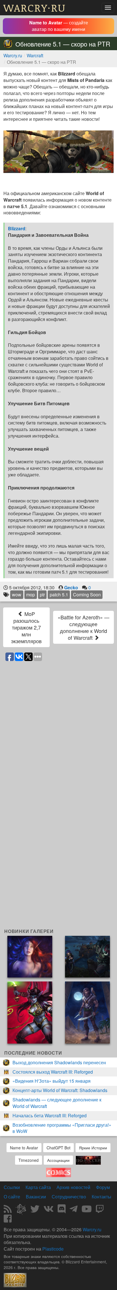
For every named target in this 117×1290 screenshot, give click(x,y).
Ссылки (12, 1187)
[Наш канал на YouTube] (87, 1210)
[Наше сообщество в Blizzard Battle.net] (23, 1210)
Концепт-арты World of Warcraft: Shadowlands (59, 1090)
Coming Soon (87, 594)
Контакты (101, 1196)
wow (16, 594)
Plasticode (53, 1248)
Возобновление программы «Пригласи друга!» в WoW (61, 1128)
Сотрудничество (69, 1196)
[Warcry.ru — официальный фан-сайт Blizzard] (15, 1279)
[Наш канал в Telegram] (74, 1210)
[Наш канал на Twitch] (100, 1210)
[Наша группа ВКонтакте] (48, 1210)
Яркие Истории (93, 1147)
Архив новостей (73, 1187)
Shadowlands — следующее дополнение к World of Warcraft (56, 1102)
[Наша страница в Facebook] (8, 1220)
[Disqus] (58, 735)
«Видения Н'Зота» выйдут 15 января (51, 1081)
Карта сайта (38, 1187)
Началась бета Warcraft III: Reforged (49, 1115)
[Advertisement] (58, 867)
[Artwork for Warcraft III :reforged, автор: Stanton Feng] (87, 956)
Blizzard (16, 228)
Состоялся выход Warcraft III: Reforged (52, 1072)
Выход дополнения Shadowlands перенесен (59, 1062)
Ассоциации (58, 1160)
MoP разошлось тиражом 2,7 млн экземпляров (26, 627)
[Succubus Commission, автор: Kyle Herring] (29, 1012)
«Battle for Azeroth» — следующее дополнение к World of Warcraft (83, 627)
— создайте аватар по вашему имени (58, 25)
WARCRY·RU (34, 7)
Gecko (71, 587)
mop (30, 594)
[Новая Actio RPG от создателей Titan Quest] (88, 1159)
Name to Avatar (24, 1147)
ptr (42, 594)
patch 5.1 (59, 594)
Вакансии (36, 1196)
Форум (103, 1187)
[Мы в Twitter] (34, 1210)
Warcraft (35, 55)
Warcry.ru (12, 55)
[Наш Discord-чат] (62, 1210)
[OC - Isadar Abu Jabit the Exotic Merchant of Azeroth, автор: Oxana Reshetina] (87, 1012)
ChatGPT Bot (58, 1147)
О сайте (12, 1196)
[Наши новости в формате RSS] (8, 1210)
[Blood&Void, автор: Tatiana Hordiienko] (29, 956)
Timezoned (28, 1160)
